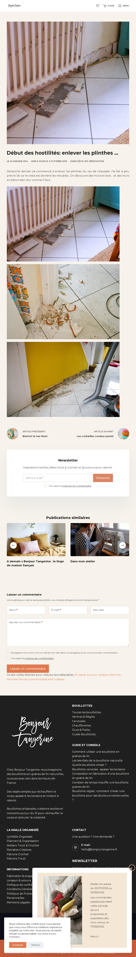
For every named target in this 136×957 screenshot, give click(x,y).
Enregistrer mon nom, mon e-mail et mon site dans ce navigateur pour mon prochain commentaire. (64, 652)
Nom (13, 609)
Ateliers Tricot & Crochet (23, 845)
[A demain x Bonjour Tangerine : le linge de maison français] (36, 539)
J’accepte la (70, 486)
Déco (80, 161)
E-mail (56, 609)
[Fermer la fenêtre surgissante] (132, 867)
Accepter (17, 945)
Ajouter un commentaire (25, 622)
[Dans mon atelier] (99, 539)
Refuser (35, 945)
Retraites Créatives (19, 850)
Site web (98, 609)
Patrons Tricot (16, 858)
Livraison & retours (19, 880)
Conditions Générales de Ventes (28, 889)
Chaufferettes (81, 725)
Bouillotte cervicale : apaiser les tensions (98, 769)
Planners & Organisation (23, 841)
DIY (86, 161)
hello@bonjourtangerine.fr (99, 849)
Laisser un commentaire (28, 668)
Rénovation (96, 161)
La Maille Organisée (20, 836)
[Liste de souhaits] (97, 5)
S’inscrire (103, 478)
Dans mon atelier (82, 561)
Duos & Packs (81, 730)
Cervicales (78, 721)
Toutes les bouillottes (86, 712)
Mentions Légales (18, 902)
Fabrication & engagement (24, 876)
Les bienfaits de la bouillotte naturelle (97, 760)
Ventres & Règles (83, 716)
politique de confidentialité (77, 486)
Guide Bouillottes (84, 734)
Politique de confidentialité (25, 884)
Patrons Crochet (18, 854)
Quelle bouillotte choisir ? (89, 764)
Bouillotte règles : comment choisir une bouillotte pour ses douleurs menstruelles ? (100, 796)
